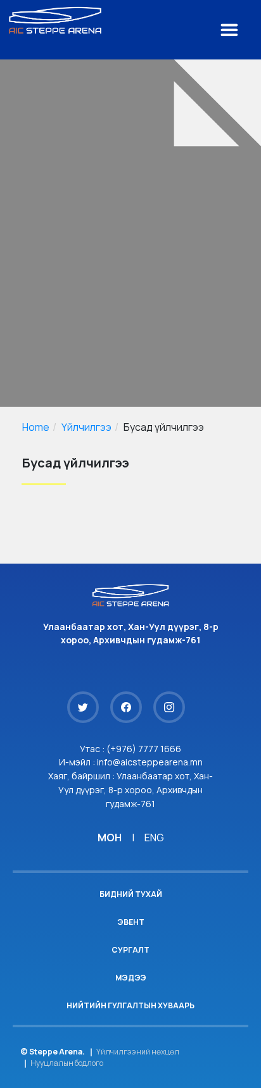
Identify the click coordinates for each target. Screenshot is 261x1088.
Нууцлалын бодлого (66, 1063)
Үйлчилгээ (86, 427)
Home (35, 427)
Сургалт (130, 949)
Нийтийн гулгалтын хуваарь (130, 1005)
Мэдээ (130, 977)
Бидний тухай (130, 894)
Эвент (130, 922)
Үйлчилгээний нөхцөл (137, 1051)
